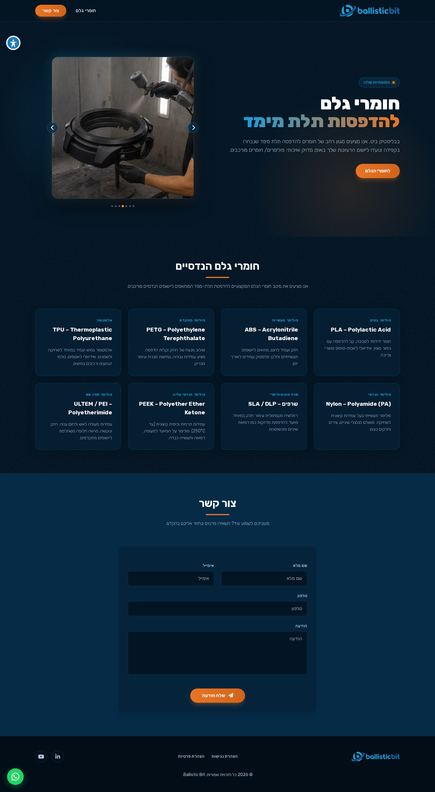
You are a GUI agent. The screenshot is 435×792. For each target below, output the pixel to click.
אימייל (208, 565)
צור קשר (50, 10)
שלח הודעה (214, 695)
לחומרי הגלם (377, 171)
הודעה (301, 625)
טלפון (302, 595)
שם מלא (300, 565)
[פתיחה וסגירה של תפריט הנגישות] (13, 43)
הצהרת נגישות (225, 756)
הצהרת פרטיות (191, 756)
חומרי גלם (86, 10)
